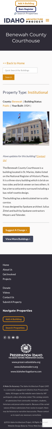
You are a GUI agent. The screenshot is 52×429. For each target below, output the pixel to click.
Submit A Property (12, 302)
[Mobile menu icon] (47, 20)
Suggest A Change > (16, 230)
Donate (6, 287)
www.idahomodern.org (26, 366)
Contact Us (8, 297)
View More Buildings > (18, 238)
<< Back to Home (14, 63)
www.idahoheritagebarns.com (26, 371)
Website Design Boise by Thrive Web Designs (26, 426)
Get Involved (9, 274)
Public (6, 105)
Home (6, 264)
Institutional (38, 92)
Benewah (17, 101)
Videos (6, 292)
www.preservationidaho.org (26, 362)
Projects (7, 279)
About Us (7, 269)
